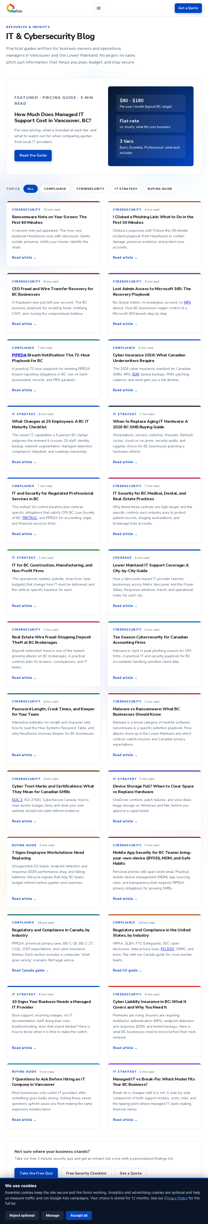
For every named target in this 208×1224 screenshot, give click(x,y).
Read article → (24, 257)
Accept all (79, 1215)
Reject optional (22, 1215)
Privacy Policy (176, 1198)
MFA (187, 302)
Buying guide (160, 189)
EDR (135, 374)
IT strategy (126, 189)
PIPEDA (19, 355)
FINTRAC (30, 517)
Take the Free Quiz (36, 1173)
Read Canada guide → (30, 970)
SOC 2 (17, 799)
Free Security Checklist (86, 1173)
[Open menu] (99, 8)
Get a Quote (188, 8)
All (30, 189)
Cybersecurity (90, 189)
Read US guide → (127, 970)
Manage (52, 1215)
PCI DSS (167, 949)
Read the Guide (33, 155)
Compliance (55, 189)
